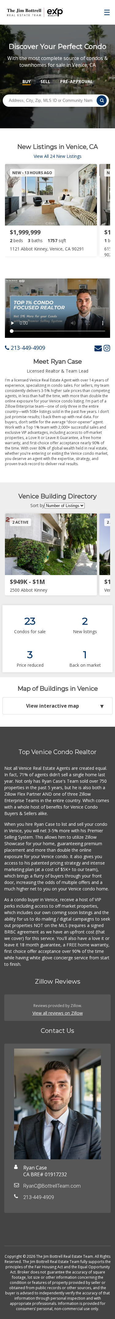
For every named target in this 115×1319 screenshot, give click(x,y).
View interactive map (52, 705)
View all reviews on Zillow (58, 1013)
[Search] (101, 100)
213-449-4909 (27, 347)
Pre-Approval (76, 81)
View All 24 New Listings (58, 156)
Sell (45, 81)
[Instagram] (107, 348)
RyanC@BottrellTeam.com (52, 1186)
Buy (26, 81)
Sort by (37, 505)
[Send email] (98, 348)
